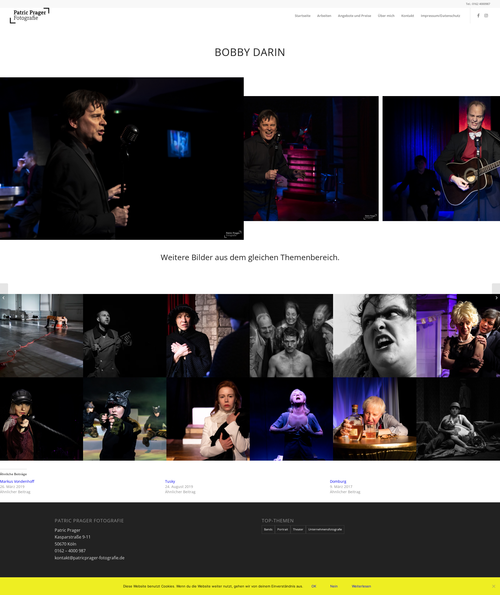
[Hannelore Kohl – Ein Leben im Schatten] (4, 297)
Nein (334, 586)
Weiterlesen (361, 586)
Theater (298, 529)
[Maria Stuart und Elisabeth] (496, 297)
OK (313, 586)
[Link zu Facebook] (478, 15)
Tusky (170, 481)
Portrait (282, 529)
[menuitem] (302, 15)
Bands (268, 529)
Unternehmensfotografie (325, 529)
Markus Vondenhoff (17, 481)
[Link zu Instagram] (486, 15)
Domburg (338, 481)
